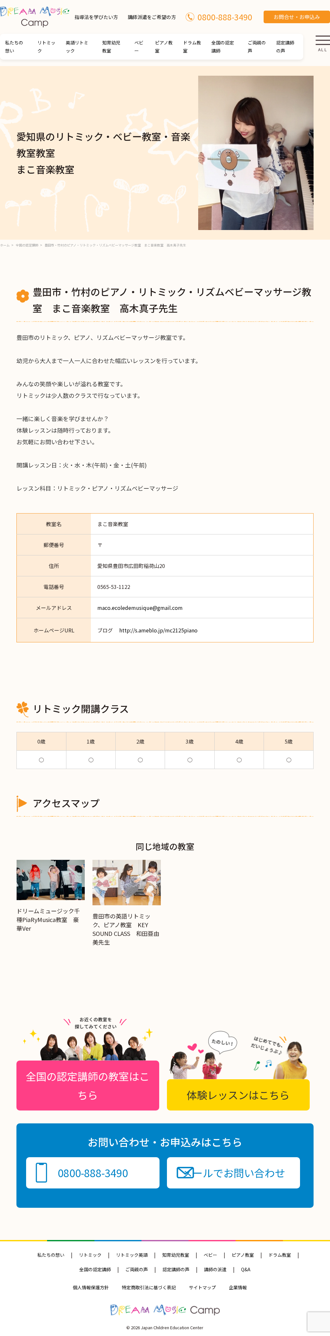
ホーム (5, 245)
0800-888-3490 (225, 17)
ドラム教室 (192, 46)
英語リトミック (77, 46)
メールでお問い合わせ (233, 1172)
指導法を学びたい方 (96, 17)
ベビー (138, 46)
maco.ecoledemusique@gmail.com (140, 607)
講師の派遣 (215, 1269)
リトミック (46, 46)
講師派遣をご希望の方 (152, 17)
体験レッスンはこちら (238, 1094)
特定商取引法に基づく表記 (149, 1287)
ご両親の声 (257, 46)
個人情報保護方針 (91, 1287)
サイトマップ (202, 1287)
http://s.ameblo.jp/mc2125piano (158, 630)
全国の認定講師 (222, 46)
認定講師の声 (285, 46)
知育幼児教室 (111, 46)
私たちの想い (14, 46)
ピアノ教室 (164, 46)
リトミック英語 (132, 1255)
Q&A (245, 1269)
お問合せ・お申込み (297, 17)
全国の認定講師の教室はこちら (88, 1085)
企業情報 (238, 1287)
